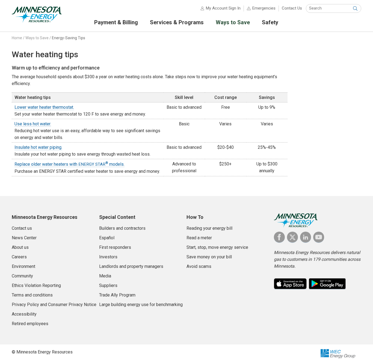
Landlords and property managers (131, 266)
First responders (115, 247)
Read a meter (199, 237)
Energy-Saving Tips (68, 38)
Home (17, 38)
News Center (24, 237)
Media (105, 276)
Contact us (22, 228)
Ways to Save (37, 38)
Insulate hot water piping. (38, 147)
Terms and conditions (32, 295)
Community (22, 276)
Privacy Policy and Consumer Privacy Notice (54, 304)
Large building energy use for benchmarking (141, 304)
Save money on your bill (209, 256)
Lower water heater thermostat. (44, 107)
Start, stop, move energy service (217, 247)
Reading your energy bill (209, 228)
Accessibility (24, 314)
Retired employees (30, 323)
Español (106, 237)
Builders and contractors (122, 228)
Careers (19, 256)
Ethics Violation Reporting (36, 285)
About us (20, 247)
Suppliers (108, 285)
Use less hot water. (32, 123)
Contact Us (292, 8)
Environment (23, 266)
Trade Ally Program (117, 295)
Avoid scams (199, 266)
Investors (108, 256)
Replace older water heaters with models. (69, 164)
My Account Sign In (223, 8)
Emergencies (264, 8)
